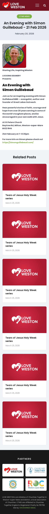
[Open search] (45, 5)
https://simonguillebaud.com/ (17, 142)
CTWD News (24, 16)
